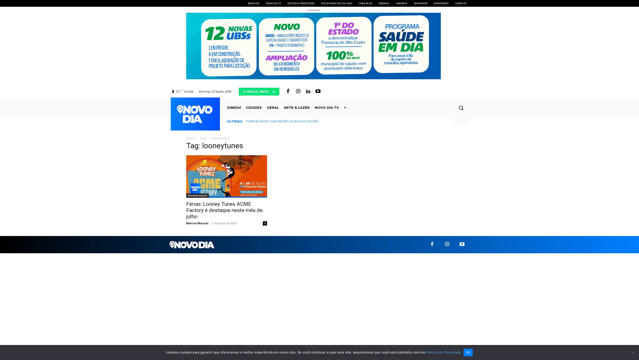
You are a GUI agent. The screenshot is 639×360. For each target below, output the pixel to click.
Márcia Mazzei (197, 223)
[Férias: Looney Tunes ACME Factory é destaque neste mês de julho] (226, 176)
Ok (468, 352)
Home (190, 138)
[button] (461, 107)
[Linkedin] (308, 91)
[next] (465, 121)
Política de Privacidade (443, 352)
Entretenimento (197, 195)
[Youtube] (318, 91)
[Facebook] (288, 91)
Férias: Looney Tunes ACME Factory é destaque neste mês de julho (224, 210)
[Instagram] (298, 91)
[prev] (457, 121)
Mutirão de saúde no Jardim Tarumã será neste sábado (295, 121)
